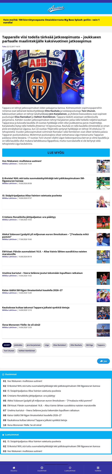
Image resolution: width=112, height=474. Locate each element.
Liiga (47, 345)
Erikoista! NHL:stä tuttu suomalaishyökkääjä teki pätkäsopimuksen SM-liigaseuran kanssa (43, 179)
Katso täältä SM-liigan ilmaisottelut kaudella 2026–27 (32, 290)
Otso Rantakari (59, 345)
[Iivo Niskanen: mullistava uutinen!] (103, 166)
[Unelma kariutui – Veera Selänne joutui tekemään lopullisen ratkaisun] (103, 278)
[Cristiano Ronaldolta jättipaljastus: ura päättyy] (103, 222)
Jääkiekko (18, 345)
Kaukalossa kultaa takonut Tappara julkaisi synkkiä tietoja (35, 307)
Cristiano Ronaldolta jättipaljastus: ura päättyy (29, 217)
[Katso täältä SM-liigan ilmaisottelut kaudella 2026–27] (103, 295)
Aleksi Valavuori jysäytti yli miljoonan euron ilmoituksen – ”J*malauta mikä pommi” (45, 235)
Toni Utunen (9, 350)
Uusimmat (11, 374)
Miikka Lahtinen (9, 163)
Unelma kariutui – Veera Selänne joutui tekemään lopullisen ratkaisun (42, 273)
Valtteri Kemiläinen (27, 350)
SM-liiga (89, 345)
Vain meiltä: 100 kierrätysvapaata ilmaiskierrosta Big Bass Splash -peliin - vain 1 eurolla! (51, 21)
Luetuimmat (12, 434)
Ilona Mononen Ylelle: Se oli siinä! (21, 324)
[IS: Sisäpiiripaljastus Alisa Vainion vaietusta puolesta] (103, 200)
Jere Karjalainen (33, 345)
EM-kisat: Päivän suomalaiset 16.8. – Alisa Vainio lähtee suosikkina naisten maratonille (44, 253)
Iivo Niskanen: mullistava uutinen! (22, 161)
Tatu (4, 46)
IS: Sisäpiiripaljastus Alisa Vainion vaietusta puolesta (32, 195)
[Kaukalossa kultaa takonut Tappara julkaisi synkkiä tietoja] (103, 312)
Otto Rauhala (76, 345)
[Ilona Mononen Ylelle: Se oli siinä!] (103, 330)
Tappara (101, 345)
